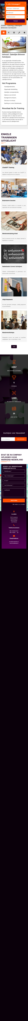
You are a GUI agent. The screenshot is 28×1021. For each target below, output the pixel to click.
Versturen (14, 500)
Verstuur (15, 21)
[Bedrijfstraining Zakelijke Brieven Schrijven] (14, 44)
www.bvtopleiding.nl (14, 543)
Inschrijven (20, 439)
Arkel (14, 346)
